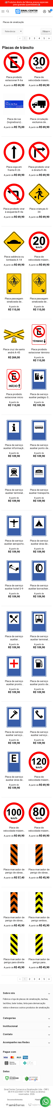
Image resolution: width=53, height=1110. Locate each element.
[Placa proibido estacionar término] (39, 343)
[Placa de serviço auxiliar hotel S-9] (14, 579)
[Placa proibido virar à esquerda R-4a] (14, 200)
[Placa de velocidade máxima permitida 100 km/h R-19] (14, 819)
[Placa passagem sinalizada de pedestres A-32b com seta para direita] (39, 292)
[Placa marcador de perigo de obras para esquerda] (39, 861)
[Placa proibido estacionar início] (14, 388)
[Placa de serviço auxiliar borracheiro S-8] (39, 579)
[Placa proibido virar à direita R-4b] (39, 158)
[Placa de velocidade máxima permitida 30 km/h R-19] (39, 69)
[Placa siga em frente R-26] (14, 158)
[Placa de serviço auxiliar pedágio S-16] (39, 388)
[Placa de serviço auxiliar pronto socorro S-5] (14, 675)
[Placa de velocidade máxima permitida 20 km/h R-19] (39, 248)
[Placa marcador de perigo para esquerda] (39, 951)
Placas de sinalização (13, 22)
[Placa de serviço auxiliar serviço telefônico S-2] (39, 725)
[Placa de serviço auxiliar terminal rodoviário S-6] (39, 630)
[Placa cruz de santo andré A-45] (14, 341)
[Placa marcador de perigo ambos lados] (39, 909)
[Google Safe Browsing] (31, 1079)
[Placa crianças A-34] (39, 200)
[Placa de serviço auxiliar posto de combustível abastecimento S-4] (39, 675)
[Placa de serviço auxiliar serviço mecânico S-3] (14, 725)
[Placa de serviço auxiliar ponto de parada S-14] (39, 438)
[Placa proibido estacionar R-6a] (14, 69)
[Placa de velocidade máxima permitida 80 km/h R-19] (39, 819)
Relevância (10, 31)
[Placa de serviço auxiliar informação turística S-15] (14, 438)
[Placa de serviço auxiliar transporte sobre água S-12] (39, 483)
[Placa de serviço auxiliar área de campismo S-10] (39, 534)
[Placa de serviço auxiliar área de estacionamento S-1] (14, 770)
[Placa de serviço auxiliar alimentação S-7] (14, 630)
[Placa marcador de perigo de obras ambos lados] (14, 909)
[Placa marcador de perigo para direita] (14, 951)
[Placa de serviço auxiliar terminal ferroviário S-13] (14, 483)
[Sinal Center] (26, 11)
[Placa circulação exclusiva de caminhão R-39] (39, 111)
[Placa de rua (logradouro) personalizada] (14, 111)
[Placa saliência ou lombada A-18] (14, 248)
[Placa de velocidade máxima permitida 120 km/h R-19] (39, 768)
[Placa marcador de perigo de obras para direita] (14, 861)
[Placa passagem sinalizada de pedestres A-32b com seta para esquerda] (14, 292)
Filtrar (45, 31)
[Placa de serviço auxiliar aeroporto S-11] (14, 534)
